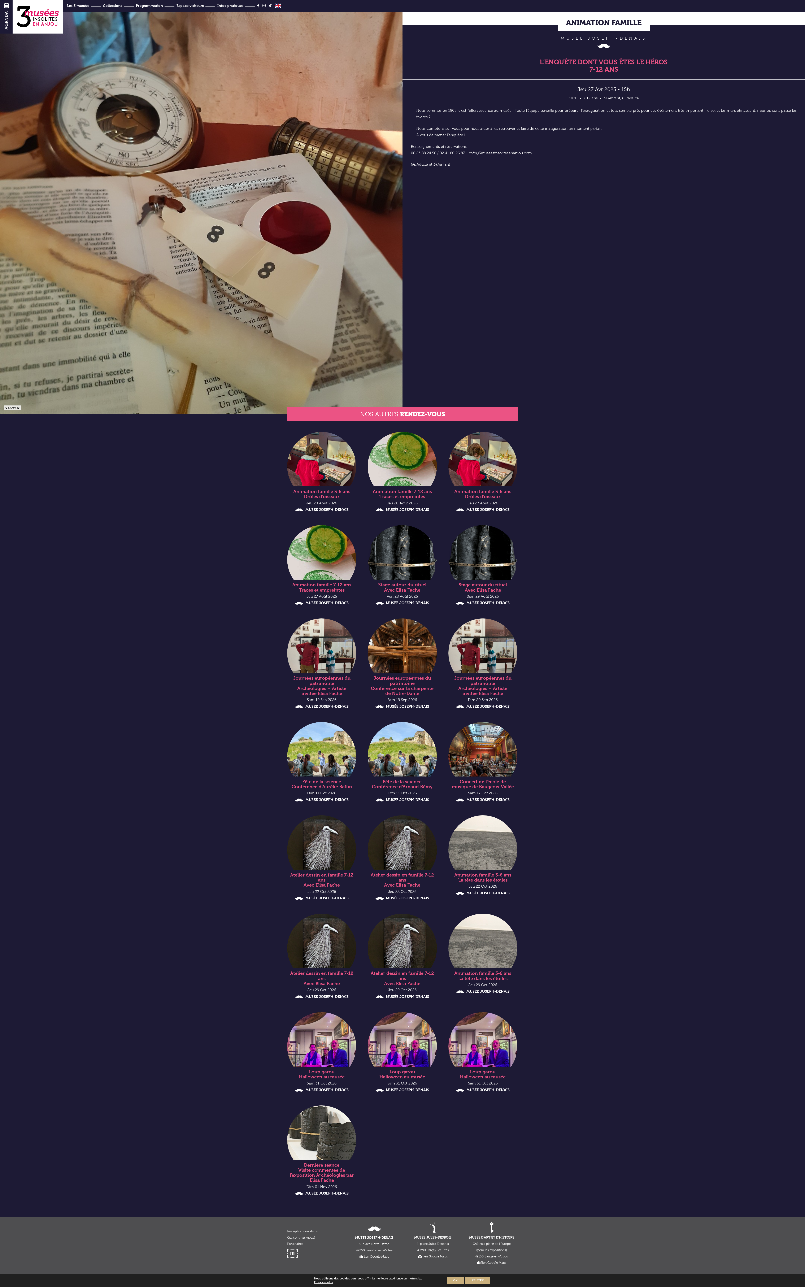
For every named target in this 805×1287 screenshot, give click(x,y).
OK (455, 1280)
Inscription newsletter (302, 1231)
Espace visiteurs (190, 6)
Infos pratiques (230, 6)
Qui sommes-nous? (301, 1237)
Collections (112, 6)
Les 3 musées (78, 6)
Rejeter (478, 1280)
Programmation (149, 6)
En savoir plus (323, 1282)
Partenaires (295, 1244)
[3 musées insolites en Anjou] (38, 16)
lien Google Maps (376, 1256)
